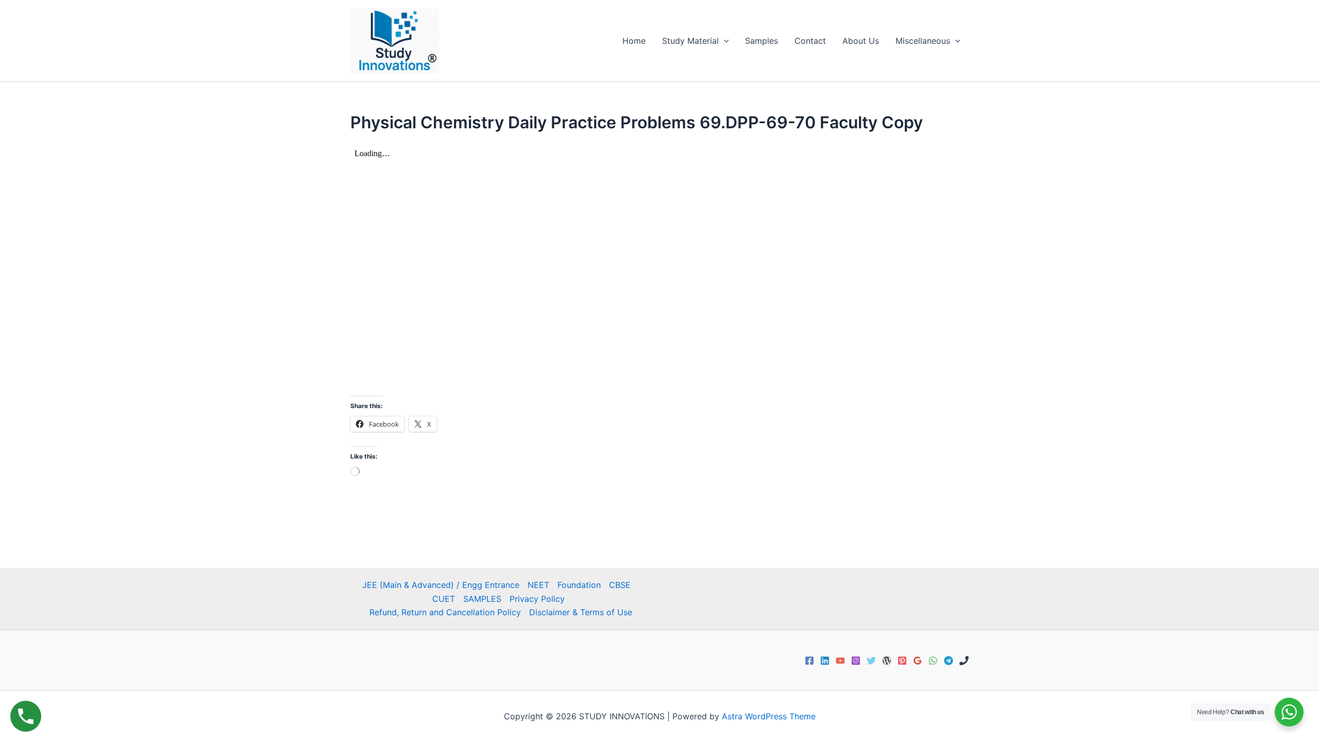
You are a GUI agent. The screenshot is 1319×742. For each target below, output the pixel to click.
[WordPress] (886, 660)
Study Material (690, 41)
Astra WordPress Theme (769, 716)
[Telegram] (948, 660)
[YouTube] (840, 660)
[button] (724, 40)
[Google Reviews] (917, 660)
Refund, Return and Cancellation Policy (445, 612)
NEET (538, 585)
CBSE (620, 585)
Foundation (579, 585)
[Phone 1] (964, 660)
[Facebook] (809, 660)
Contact (810, 41)
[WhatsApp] (933, 660)
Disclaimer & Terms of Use (580, 612)
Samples (761, 41)
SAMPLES (482, 599)
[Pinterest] (902, 660)
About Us (860, 41)
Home (634, 41)
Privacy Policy (537, 599)
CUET (443, 599)
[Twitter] (871, 660)
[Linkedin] (825, 660)
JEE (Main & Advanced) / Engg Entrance (440, 585)
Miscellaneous (922, 41)
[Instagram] (855, 660)
